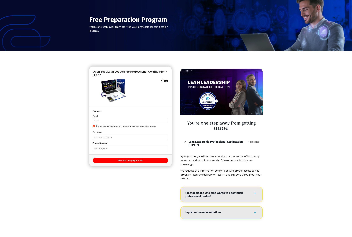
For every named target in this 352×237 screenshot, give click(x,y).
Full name (97, 132)
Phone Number (100, 143)
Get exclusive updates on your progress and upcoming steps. (126, 126)
